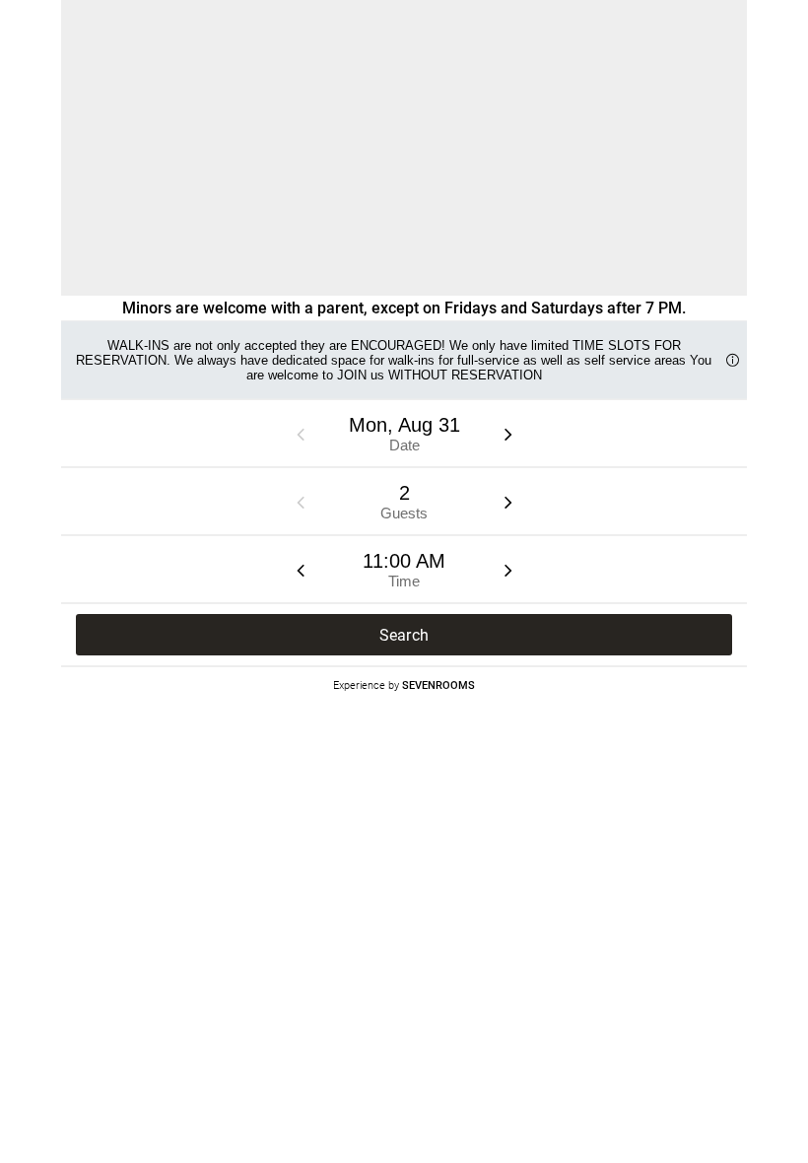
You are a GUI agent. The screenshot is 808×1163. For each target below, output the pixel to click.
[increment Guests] (508, 501)
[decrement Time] (300, 569)
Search (404, 635)
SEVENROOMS (438, 684)
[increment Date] (508, 433)
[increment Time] (508, 569)
